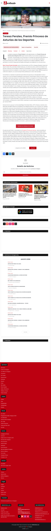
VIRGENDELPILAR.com (39, 515)
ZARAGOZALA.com (39, 508)
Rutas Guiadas (4, 387)
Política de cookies (4, 511)
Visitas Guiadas (4, 392)
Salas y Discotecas (5, 388)
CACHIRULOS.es (38, 517)
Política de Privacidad (5, 513)
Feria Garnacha (4, 441)
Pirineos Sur (3, 494)
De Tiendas (3, 375)
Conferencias (3, 405)
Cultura (2, 399)
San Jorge (3, 421)
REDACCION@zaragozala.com (24, 509)
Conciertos (3, 373)
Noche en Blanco (4, 451)
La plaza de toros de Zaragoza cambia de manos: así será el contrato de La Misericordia (41, 197)
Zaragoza (3, 486)
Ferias (2, 383)
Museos (2, 407)
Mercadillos (3, 385)
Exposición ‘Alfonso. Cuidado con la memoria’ (18, 269)
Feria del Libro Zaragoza (6, 439)
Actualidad (9, 30)
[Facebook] (4, 154)
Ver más (25, 332)
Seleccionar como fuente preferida (11, 47)
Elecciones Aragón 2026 (6, 465)
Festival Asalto (4, 443)
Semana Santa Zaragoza (6, 419)
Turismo (2, 472)
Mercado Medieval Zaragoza (6, 449)
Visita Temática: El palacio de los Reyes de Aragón (19, 292)
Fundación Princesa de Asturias (29, 130)
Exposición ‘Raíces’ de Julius (14, 263)
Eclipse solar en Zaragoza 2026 (7, 437)
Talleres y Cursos (4, 390)
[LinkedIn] (10, 154)
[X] (7, 154)
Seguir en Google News (27, 47)
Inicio (5, 30)
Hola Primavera (4, 447)
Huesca (2, 490)
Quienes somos (4, 508)
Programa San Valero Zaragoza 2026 (8, 415)
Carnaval (3, 435)
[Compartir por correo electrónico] (13, 154)
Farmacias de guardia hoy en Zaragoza (9, 500)
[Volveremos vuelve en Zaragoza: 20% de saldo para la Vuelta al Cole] (25, 189)
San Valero (3, 413)
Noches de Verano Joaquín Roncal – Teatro (18, 303)
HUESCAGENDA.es (39, 510)
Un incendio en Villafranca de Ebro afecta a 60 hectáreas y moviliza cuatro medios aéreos (9, 195)
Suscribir (36, 47)
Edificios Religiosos (4, 476)
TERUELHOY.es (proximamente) (41, 511)
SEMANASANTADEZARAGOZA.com (42, 513)
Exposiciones (3, 403)
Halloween (3, 445)
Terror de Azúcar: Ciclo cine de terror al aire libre (19, 309)
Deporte (2, 381)
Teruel (2, 488)
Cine (2, 401)
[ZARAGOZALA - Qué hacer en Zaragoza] (10, 3)
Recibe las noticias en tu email (25, 126)
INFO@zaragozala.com (25, 513)
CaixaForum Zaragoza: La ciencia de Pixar (17, 275)
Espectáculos (3, 377)
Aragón (2, 484)
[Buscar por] (49, 3)
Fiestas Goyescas (4, 423)
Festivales (3, 379)
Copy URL (33, 148)
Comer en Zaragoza (5, 369)
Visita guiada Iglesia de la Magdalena (16, 286)
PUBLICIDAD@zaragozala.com (24, 511)
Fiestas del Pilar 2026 (5, 425)
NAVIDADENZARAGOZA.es (40, 519)
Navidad (2, 427)
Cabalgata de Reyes (5, 433)
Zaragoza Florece (4, 455)
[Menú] (1, 3)
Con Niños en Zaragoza (5, 371)
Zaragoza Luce (4, 457)
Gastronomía (3, 474)
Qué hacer (3, 367)
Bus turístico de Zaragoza (14, 280)
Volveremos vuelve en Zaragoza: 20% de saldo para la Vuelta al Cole (25, 195)
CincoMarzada (4, 417)
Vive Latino (3, 453)
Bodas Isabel (3, 492)
